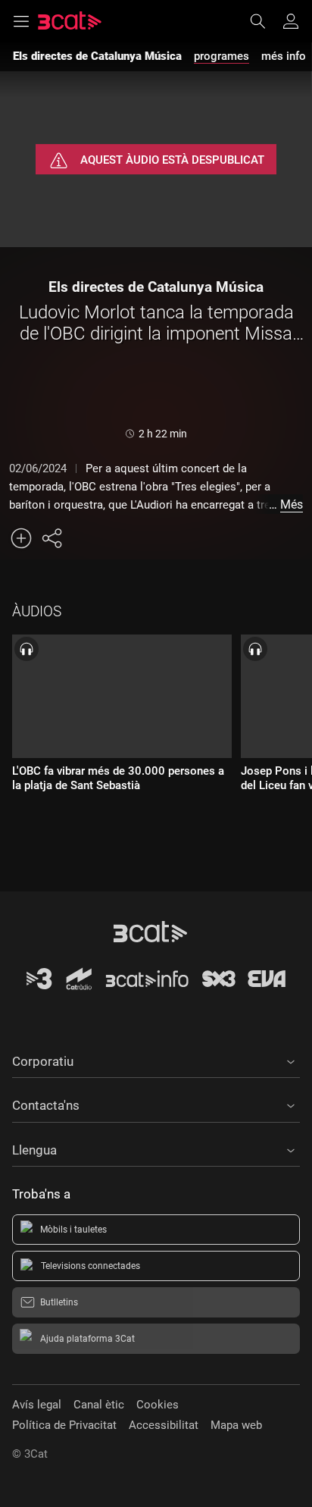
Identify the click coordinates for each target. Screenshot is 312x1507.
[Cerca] (265, 21)
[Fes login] (291, 21)
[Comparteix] (51, 538)
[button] (156, 1059)
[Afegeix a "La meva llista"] (21, 538)
